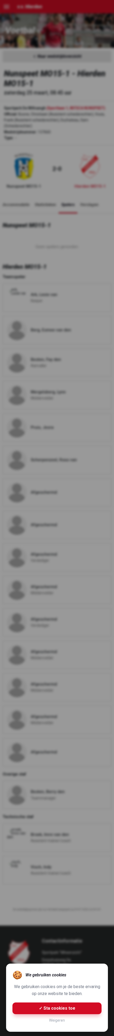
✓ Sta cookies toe (57, 1008)
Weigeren (57, 1020)
